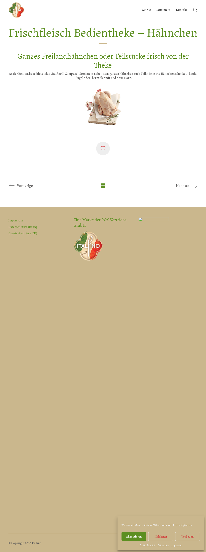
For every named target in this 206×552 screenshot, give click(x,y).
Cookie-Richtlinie (148, 545)
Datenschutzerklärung (22, 227)
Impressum (176, 545)
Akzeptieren (134, 537)
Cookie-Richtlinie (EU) (22, 233)
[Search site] (195, 10)
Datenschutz (163, 545)
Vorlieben (187, 537)
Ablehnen (161, 537)
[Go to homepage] (16, 10)
